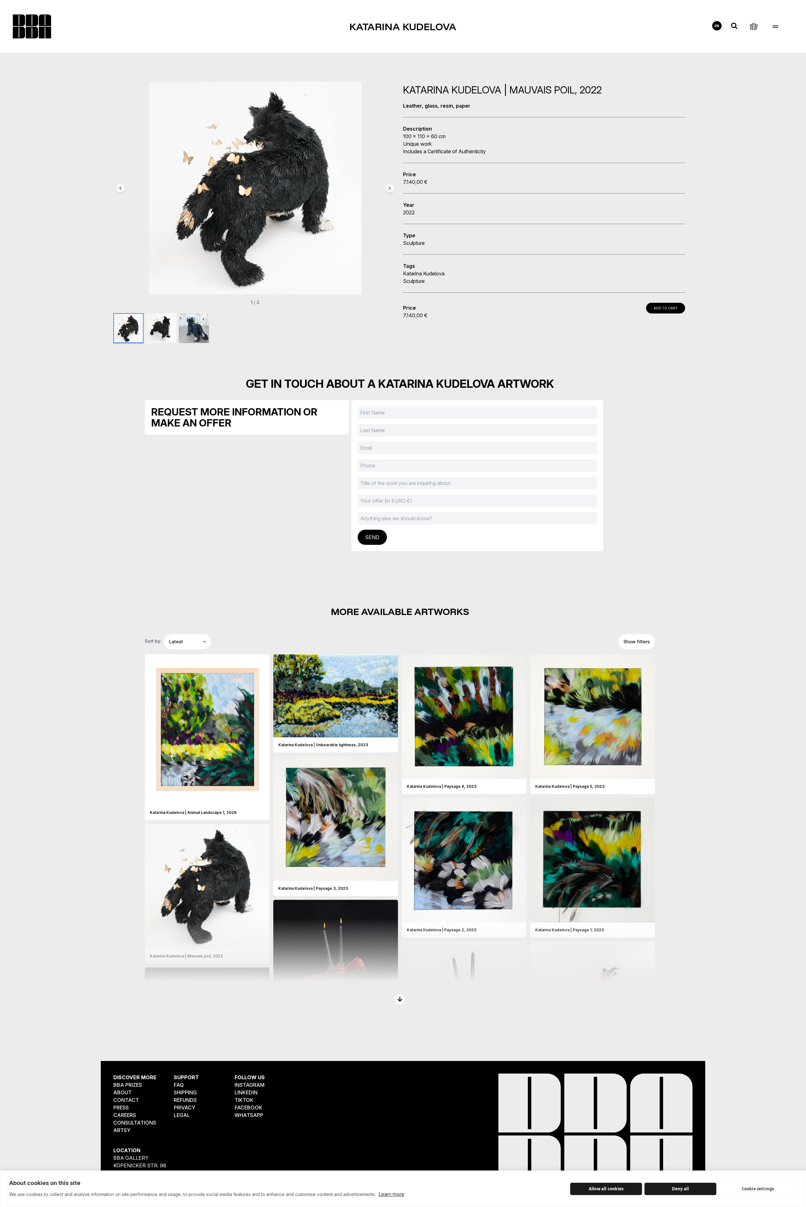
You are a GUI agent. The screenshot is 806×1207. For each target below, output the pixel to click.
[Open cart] (754, 26)
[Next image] (389, 188)
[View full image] (262, 800)
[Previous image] (120, 188)
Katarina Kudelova (403, 26)
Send (372, 537)
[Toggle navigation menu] (775, 26)
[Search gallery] (734, 26)
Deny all (680, 1189)
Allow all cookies (606, 1189)
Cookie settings (758, 1189)
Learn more (391, 1194)
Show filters (636, 641)
